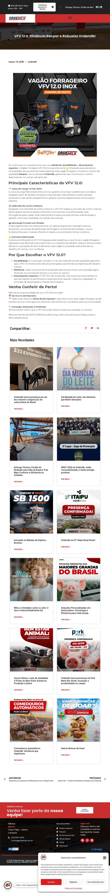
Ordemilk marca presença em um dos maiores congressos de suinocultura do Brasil (30, 399)
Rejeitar (73, 882)
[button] (104, 857)
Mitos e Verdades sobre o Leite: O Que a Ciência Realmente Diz (31, 609)
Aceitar (51, 882)
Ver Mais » (18, 409)
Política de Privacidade (73, 888)
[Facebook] (97, 7)
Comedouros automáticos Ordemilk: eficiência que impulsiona (27, 751)
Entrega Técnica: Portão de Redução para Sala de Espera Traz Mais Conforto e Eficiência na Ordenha (31, 471)
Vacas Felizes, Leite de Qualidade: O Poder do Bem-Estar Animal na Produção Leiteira (31, 681)
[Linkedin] (101, 7)
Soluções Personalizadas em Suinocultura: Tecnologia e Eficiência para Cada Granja (75, 610)
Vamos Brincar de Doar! (73, 748)
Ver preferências (95, 882)
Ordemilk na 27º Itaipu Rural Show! (78, 540)
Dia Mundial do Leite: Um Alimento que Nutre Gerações (78, 398)
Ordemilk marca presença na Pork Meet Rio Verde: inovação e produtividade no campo (78, 681)
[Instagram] (99, 7)
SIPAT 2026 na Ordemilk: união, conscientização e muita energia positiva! (77, 470)
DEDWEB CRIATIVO (29, 862)
